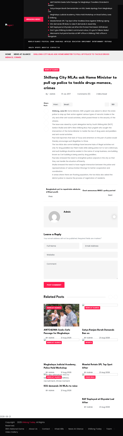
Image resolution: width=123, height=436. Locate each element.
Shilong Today (28, 422)
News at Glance (34, 41)
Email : (67, 104)
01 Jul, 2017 (66, 94)
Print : (55, 104)
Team (109, 428)
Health (31, 47)
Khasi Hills (59, 41)
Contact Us (55, 47)
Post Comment (54, 285)
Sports (37, 47)
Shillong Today (95, 428)
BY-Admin (50, 338)
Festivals (108, 41)
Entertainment (97, 41)
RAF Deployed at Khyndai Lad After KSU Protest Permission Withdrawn (79, 27)
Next (110, 195)
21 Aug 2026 (65, 338)
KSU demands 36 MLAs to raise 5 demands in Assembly (73, 24)
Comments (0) (83, 94)
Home (8, 54)
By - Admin (50, 94)
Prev (51, 196)
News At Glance (75, 428)
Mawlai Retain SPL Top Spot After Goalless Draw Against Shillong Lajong (79, 21)
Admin (67, 212)
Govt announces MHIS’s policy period (99, 191)
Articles (67, 41)
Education (76, 41)
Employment (86, 41)
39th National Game (14, 428)
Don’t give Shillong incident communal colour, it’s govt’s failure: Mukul (79, 30)
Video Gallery (11, 432)
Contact (46, 428)
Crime (52, 41)
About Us (45, 47)
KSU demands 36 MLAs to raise (60, 386)
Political (45, 41)
